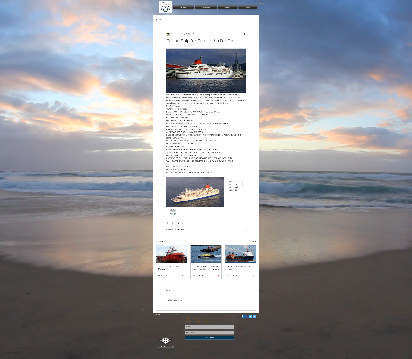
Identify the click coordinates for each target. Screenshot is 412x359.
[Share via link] (183, 223)
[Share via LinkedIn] (178, 223)
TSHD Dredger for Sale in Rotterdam (239, 267)
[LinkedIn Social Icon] (243, 316)
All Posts (158, 19)
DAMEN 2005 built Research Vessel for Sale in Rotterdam (206, 267)
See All (254, 241)
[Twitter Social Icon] (254, 316)
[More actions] (244, 34)
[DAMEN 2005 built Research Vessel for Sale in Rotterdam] (206, 254)
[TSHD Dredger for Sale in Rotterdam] (240, 254)
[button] (254, 19)
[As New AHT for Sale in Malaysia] (171, 254)
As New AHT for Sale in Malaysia (168, 267)
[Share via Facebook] (167, 223)
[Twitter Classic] (250, 316)
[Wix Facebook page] (247, 316)
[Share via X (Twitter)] (173, 223)
